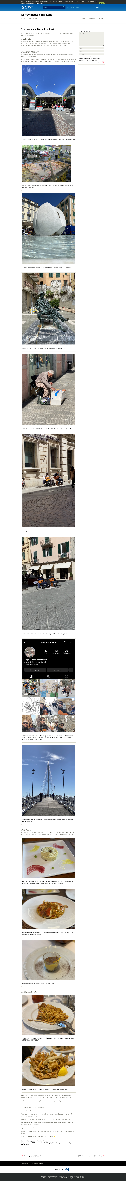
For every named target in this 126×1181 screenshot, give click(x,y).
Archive (101, 18)
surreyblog (68, 1143)
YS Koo (45, 1141)
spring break (52, 1143)
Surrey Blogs (25, 1163)
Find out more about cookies (36, 3)
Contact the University (52, 1176)
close (101, 3)
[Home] (27, 7)
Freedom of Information (79, 1176)
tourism (23, 1144)
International (29, 1143)
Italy (47, 1143)
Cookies (65, 1176)
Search (63, 7)
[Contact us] (67, 1169)
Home (83, 18)
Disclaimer (70, 1176)
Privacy (60, 1176)
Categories (92, 18)
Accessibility (44, 1176)
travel (27, 1144)
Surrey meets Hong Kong (36, 14)
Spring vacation (60, 1143)
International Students (39, 1143)
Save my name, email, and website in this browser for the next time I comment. (89, 59)
